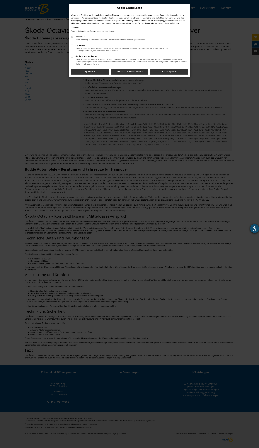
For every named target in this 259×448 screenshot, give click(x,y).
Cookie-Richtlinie (172, 23)
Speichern (90, 72)
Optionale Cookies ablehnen (129, 72)
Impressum (76, 27)
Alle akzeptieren (169, 72)
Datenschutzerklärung (154, 23)
